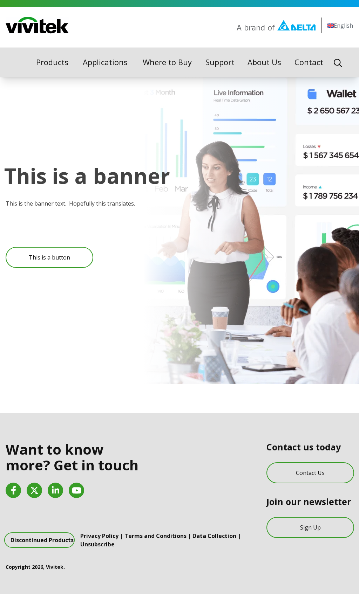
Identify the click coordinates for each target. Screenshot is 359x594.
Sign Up (310, 527)
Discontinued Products (42, 540)
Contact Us (310, 473)
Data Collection (214, 536)
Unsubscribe (97, 544)
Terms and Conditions (155, 536)
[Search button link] (338, 62)
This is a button (49, 257)
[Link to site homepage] (37, 25)
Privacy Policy (99, 536)
